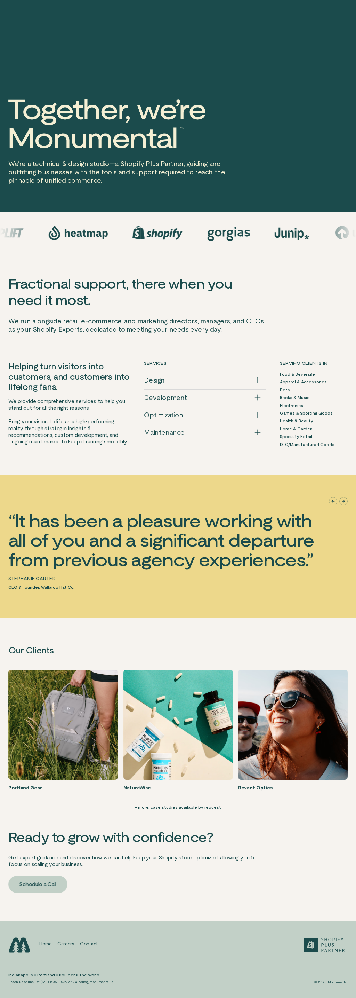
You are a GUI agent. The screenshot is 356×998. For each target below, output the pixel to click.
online (29, 982)
